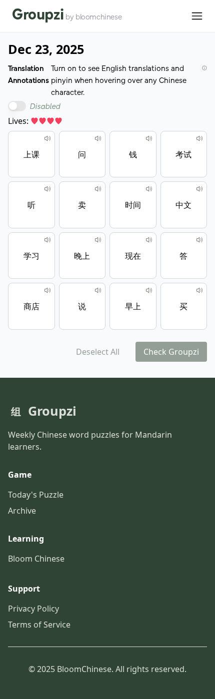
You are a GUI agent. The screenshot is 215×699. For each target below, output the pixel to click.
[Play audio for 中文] (199, 189)
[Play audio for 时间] (149, 189)
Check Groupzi (171, 351)
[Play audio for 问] (98, 138)
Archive (22, 510)
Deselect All (98, 351)
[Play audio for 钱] (149, 138)
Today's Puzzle (36, 494)
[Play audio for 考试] (199, 138)
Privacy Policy (33, 608)
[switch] (17, 106)
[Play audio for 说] (98, 290)
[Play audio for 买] (199, 290)
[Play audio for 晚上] (98, 240)
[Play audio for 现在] (149, 240)
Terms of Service (39, 624)
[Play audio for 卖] (98, 189)
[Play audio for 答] (199, 240)
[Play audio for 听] (47, 189)
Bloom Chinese (36, 558)
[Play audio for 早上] (149, 290)
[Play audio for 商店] (47, 290)
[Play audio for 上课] (47, 138)
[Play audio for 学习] (47, 240)
